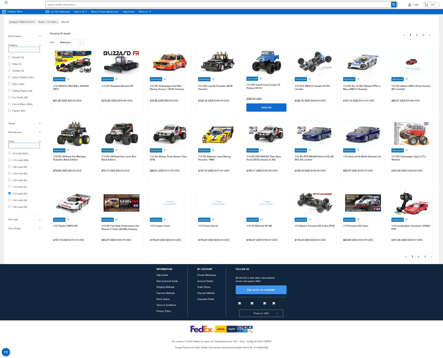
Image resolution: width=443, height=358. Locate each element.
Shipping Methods (165, 287)
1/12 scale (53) (19, 193)
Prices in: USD (261, 313)
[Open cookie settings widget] (6, 352)
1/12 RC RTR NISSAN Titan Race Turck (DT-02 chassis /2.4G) (263, 158)
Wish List (143, 11)
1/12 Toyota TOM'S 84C (65, 225)
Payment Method (205, 293)
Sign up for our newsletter (261, 289)
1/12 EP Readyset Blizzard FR (117, 86)
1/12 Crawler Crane (160, 225)
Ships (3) (16, 64)
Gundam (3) (18, 70)
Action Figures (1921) (23, 77)
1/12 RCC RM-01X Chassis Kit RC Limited (312, 87)
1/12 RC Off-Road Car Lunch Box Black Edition (118, 158)
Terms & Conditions (166, 305)
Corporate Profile (205, 299)
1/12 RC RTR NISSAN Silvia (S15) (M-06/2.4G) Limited (314, 158)
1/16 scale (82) (19, 173)
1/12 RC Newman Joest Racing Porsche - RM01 (214, 158)
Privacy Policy (163, 311)
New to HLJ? (80, 11)
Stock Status (163, 299)
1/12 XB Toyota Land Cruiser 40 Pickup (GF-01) (263, 86)
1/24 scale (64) (19, 180)
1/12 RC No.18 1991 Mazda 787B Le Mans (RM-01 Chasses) (361, 87)
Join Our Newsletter (60, 11)
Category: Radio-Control (22, 21)
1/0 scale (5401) (20, 153)
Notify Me (266, 107)
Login (416, 4)
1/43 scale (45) (19, 200)
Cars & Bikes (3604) (22, 104)
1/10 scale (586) (20, 160)
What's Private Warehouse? (105, 11)
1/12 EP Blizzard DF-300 (259, 225)
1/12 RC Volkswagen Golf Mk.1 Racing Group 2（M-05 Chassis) (167, 87)
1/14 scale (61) (19, 186)
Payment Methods (165, 293)
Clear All (65, 21)
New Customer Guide (167, 281)
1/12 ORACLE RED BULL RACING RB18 (71, 87)
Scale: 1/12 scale (48, 21)
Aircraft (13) (18, 57)
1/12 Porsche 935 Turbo (355, 225)
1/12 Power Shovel (208, 225)
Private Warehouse (206, 275)
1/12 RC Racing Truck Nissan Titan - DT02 (169, 158)
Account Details (205, 281)
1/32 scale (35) (19, 206)
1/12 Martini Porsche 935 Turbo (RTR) (314, 225)
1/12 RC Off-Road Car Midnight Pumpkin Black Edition (69, 158)
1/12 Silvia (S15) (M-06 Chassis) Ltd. (362, 156)
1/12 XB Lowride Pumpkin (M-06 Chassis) (215, 87)
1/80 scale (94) (19, 166)
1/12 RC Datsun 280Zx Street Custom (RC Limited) (411, 87)
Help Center (129, 11)
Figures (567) (18, 110)
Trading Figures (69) (22, 90)
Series (11, 123)
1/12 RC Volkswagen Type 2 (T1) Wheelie (408, 158)
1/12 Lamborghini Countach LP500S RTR (410, 227)
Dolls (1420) (18, 84)
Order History (204, 287)
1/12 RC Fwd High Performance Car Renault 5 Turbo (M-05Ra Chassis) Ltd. (120, 229)
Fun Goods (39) (20, 97)
